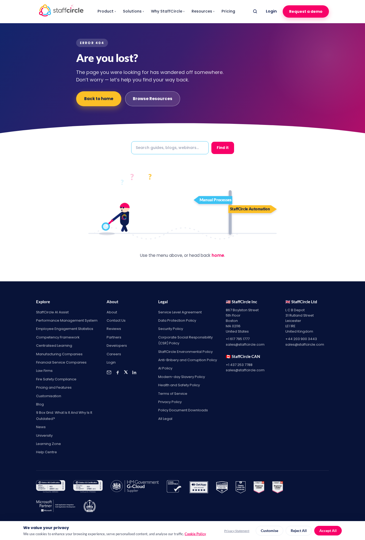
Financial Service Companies (61, 362)
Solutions (133, 11)
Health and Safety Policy (179, 385)
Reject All (299, 531)
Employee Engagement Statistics (64, 328)
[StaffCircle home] (61, 11)
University (44, 435)
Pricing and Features (54, 387)
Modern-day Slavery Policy (181, 376)
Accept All (328, 531)
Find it (223, 147)
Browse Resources (152, 98)
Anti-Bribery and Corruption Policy (187, 359)
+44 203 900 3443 (301, 338)
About (112, 312)
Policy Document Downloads (183, 410)
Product (107, 11)
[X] (126, 372)
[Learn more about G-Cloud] (135, 487)
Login (271, 11)
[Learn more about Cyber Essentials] (174, 487)
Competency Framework (58, 337)
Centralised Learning (54, 345)
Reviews (114, 328)
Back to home (98, 98)
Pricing (228, 11)
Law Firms (44, 370)
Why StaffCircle (168, 11)
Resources (203, 11)
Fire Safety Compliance (56, 379)
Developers (117, 345)
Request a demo (306, 11)
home (218, 255)
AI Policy (165, 368)
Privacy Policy (170, 401)
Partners (114, 337)
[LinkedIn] (134, 372)
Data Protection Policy (177, 320)
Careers (114, 354)
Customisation (48, 396)
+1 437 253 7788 (239, 364)
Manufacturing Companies (59, 354)
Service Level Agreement (180, 312)
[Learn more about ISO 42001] (50, 487)
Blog (40, 404)
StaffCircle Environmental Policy (185, 351)
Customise (269, 531)
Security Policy (170, 328)
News (41, 426)
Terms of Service (172, 393)
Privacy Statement (236, 531)
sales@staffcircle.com (245, 344)
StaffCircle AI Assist (52, 312)
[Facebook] (117, 372)
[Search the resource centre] (255, 11)
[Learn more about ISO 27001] (87, 487)
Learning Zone (48, 443)
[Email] (109, 372)
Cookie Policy (195, 534)
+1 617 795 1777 (238, 338)
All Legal (165, 418)
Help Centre (46, 452)
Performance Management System (67, 320)
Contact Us (116, 320)
